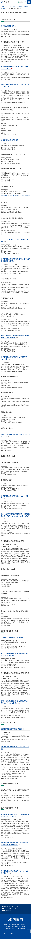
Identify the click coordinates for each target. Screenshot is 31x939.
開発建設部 (4, 195)
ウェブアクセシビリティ (10, 908)
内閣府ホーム (4, 6)
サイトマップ (7, 910)
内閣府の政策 (12, 6)
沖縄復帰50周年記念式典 (9, 140)
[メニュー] (29, 2)
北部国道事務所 (14, 195)
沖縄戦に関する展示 (8, 26)
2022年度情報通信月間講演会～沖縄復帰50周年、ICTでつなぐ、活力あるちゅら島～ (15, 516)
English (21, 2)
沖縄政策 (20, 6)
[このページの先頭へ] (28, 931)
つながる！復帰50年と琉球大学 (12, 637)
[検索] (25, 2)
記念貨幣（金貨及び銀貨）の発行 (12, 729)
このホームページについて (11, 906)
